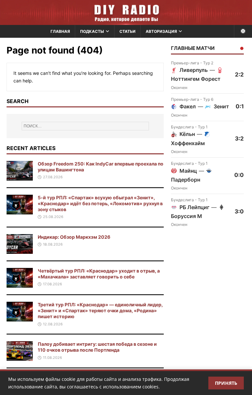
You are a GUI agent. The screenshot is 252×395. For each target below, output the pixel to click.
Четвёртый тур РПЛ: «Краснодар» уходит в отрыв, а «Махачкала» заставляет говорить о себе (99, 273)
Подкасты (92, 31)
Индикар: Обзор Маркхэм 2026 (74, 237)
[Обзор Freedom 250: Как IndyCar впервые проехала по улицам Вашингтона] (20, 176)
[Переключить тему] (243, 31)
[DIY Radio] (126, 12)
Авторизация (161, 31)
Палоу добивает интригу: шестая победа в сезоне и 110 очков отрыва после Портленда (97, 347)
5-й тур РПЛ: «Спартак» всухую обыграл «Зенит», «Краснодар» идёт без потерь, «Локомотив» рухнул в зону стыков (100, 203)
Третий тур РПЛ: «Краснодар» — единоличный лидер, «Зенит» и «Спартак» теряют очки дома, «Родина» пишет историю (100, 310)
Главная (60, 31)
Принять (226, 383)
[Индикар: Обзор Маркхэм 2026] (20, 250)
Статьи (127, 31)
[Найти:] (85, 126)
